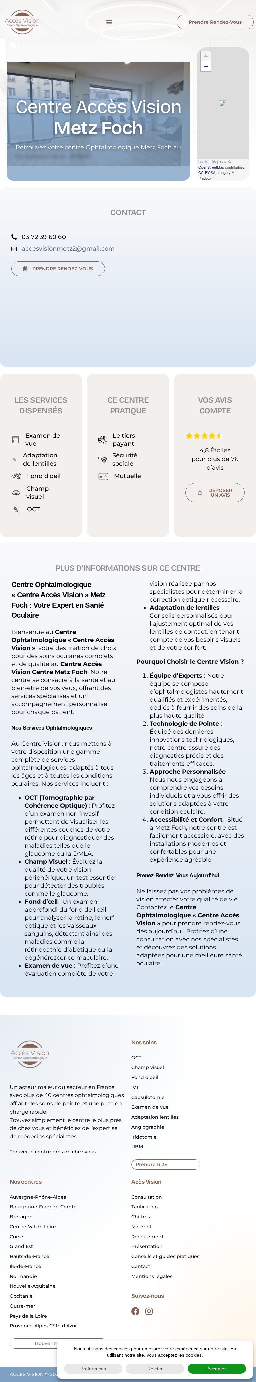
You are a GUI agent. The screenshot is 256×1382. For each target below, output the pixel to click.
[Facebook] (135, 1311)
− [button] (206, 66)
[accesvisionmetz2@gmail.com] (14, 249)
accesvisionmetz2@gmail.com (68, 248)
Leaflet (203, 161)
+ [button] (206, 56)
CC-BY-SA (206, 172)
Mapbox (204, 178)
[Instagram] (149, 1311)
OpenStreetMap (211, 167)
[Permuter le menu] (109, 22)
